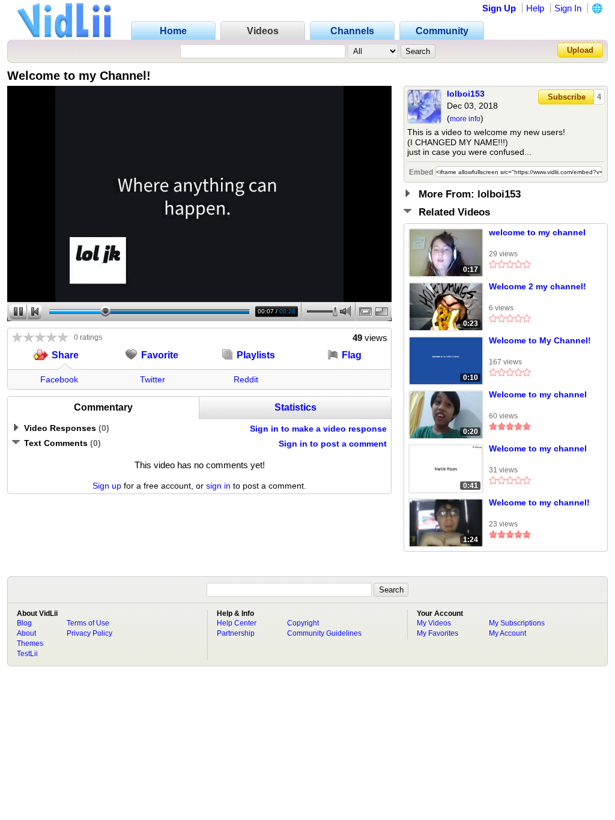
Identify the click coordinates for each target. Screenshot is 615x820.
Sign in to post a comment (333, 443)
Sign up (106, 485)
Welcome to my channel (538, 394)
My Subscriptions (517, 623)
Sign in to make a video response (318, 428)
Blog (24, 623)
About (26, 633)
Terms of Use (88, 623)
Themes (30, 643)
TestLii (27, 654)
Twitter (152, 379)
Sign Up (499, 8)
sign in (218, 485)
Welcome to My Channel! (540, 340)
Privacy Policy (89, 633)
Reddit (246, 379)
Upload (580, 50)
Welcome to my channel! (539, 502)
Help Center (236, 623)
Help (535, 8)
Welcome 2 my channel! (537, 286)
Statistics (295, 407)
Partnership (236, 633)
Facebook (59, 379)
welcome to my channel (537, 232)
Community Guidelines (324, 633)
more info (465, 119)
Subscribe (567, 96)
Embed (421, 172)
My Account (507, 633)
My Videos (434, 623)
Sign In (567, 8)
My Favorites (437, 633)
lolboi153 (466, 93)
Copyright (303, 623)
